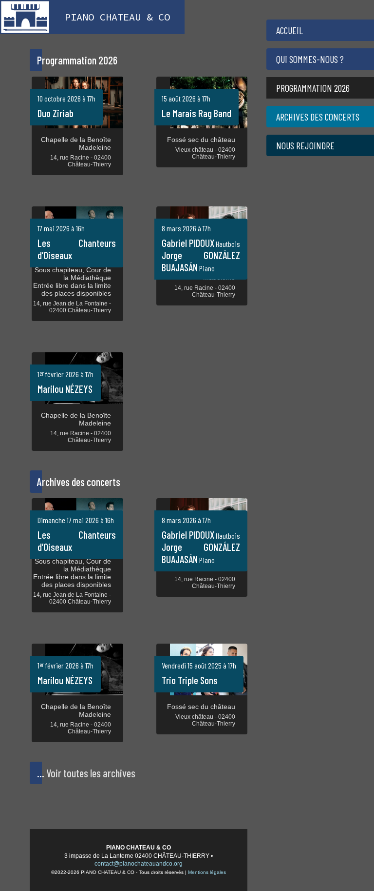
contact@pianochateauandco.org (138, 863)
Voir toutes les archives (90, 773)
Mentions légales (207, 872)
